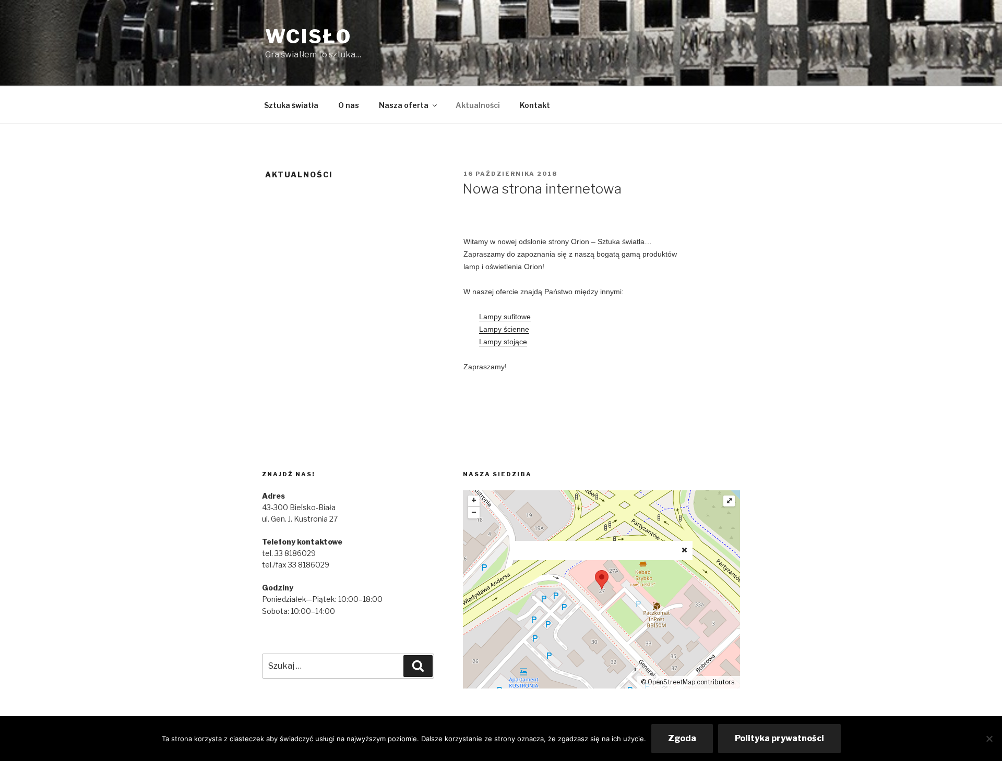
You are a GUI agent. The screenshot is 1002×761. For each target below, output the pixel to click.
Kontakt (535, 105)
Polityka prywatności (779, 738)
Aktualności (478, 105)
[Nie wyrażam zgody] (989, 738)
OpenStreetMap (671, 682)
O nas (348, 105)
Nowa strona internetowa (542, 188)
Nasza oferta (403, 105)
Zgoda (682, 738)
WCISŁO (308, 36)
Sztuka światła (291, 105)
